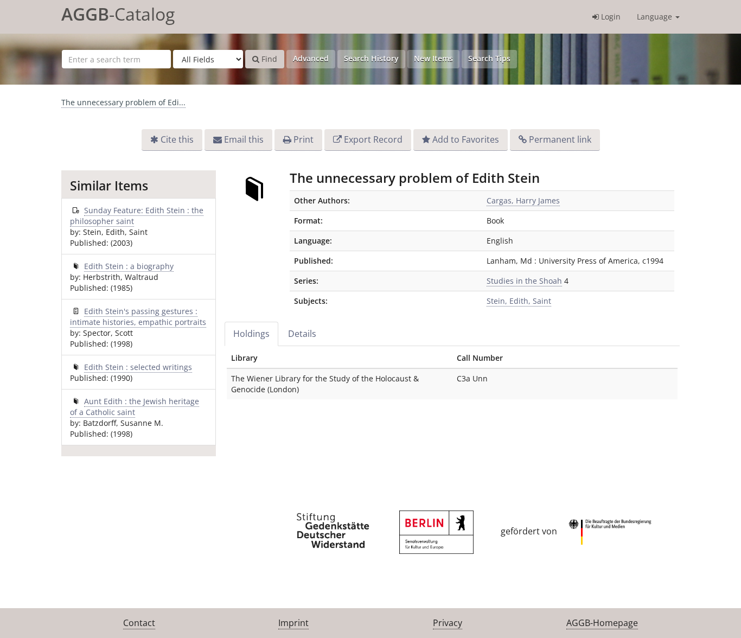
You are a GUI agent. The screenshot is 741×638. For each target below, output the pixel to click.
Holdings (251, 334)
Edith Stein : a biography (129, 266)
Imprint (293, 623)
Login (610, 16)
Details (302, 334)
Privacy (447, 623)
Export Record (373, 139)
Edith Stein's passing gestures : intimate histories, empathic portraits (138, 316)
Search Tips (489, 58)
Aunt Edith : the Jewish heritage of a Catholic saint (134, 406)
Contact (139, 623)
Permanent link (560, 139)
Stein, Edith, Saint (519, 301)
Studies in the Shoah (524, 281)
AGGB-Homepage (602, 623)
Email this (244, 139)
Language (655, 16)
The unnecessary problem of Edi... (123, 102)
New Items (433, 58)
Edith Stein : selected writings (138, 367)
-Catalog (118, 13)
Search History (371, 58)
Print (303, 139)
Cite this (177, 139)
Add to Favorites (465, 139)
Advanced (311, 58)
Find (268, 59)
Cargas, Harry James (523, 200)
